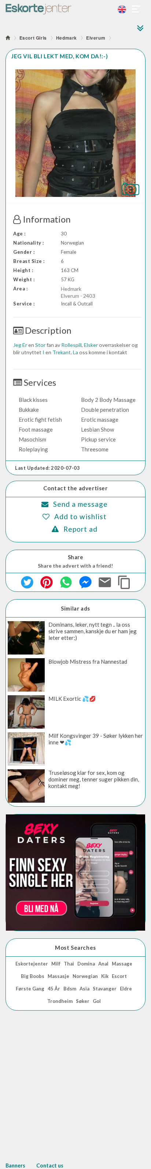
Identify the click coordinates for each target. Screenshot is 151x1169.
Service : (24, 304)
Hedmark (66, 37)
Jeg (17, 345)
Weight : (23, 279)
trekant (61, 352)
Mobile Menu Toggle (136, 9)
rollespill (71, 345)
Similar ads (75, 608)
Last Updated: (47, 468)
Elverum (95, 37)
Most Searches (75, 947)
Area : (20, 289)
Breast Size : (29, 261)
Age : (19, 234)
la (75, 352)
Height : (23, 270)
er (24, 345)
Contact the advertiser (75, 488)
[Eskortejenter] (75, 9)
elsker (91, 345)
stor (40, 345)
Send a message (80, 504)
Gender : (23, 252)
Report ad (80, 529)
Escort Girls (33, 37)
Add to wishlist (80, 516)
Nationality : (28, 243)
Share (76, 557)
